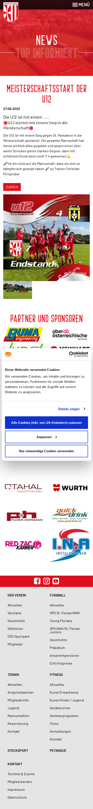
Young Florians (61, 621)
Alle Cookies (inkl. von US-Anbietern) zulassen (46, 422)
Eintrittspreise (61, 663)
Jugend (13, 708)
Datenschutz (17, 797)
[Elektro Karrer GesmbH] (23, 545)
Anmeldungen (60, 731)
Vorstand (14, 613)
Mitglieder (15, 644)
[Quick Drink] (70, 515)
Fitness (56, 674)
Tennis (13, 674)
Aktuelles (15, 605)
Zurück (12, 187)
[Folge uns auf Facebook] (37, 581)
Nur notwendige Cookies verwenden (46, 451)
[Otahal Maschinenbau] (23, 488)
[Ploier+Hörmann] (23, 515)
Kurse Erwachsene (64, 692)
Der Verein (17, 595)
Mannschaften (18, 716)
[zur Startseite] (10, 12)
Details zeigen (69, 409)
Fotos (54, 723)
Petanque (58, 750)
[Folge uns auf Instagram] (46, 581)
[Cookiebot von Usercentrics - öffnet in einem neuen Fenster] (69, 354)
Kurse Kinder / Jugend (67, 700)
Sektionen (15, 628)
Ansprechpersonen (64, 655)
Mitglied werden (20, 782)
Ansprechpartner (21, 692)
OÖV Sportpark (19, 636)
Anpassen (44, 437)
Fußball (58, 595)
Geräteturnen (60, 708)
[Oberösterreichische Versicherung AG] (70, 334)
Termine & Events (21, 774)
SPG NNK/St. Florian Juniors (65, 630)
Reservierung (18, 723)
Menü (84, 4)
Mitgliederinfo (18, 700)
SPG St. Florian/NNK (65, 613)
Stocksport (18, 750)
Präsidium (57, 647)
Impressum (16, 789)
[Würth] (70, 488)
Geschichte (16, 621)
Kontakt (14, 731)
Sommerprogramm (64, 716)
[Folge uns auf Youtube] (56, 581)
